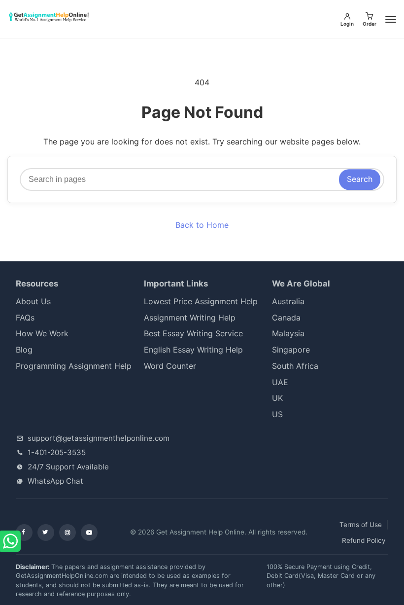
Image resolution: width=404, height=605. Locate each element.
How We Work (42, 333)
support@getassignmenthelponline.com (98, 438)
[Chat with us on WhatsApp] (11, 542)
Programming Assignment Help (74, 366)
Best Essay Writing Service (193, 333)
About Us (33, 301)
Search (359, 179)
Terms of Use (360, 525)
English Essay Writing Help (193, 350)
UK (277, 398)
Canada (286, 317)
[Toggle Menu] (390, 19)
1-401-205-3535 (57, 452)
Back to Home (202, 225)
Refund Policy (364, 540)
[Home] (50, 17)
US (277, 414)
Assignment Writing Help (190, 317)
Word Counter (170, 366)
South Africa (302, 366)
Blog (24, 350)
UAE (280, 382)
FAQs (25, 317)
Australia (288, 301)
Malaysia (288, 333)
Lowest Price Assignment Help (201, 301)
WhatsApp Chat (55, 481)
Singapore (291, 350)
